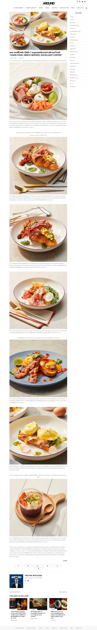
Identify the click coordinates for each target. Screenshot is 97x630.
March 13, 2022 (13, 58)
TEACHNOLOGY (73, 77)
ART (71, 16)
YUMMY (71, 86)
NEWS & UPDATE (73, 63)
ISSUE (71, 43)
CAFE (12, 49)
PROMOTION (72, 74)
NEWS (71, 60)
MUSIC (71, 57)
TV (70, 83)
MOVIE (71, 54)
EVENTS (71, 28)
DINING (16, 49)
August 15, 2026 (14, 620)
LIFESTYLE (72, 51)
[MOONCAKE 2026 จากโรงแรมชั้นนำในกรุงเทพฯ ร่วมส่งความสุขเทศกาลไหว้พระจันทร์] (38, 604)
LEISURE (71, 48)
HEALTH (71, 37)
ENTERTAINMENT (73, 25)
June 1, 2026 (53, 620)
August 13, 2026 (34, 618)
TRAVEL (71, 80)
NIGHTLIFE (72, 66)
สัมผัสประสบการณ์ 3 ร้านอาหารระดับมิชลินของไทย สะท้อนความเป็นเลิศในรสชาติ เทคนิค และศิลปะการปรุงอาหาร (58, 615)
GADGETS (72, 34)
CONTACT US (78, 628)
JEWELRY (72, 45)
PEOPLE (71, 69)
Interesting (73, 40)
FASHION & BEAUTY (74, 31)
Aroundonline (21, 58)
